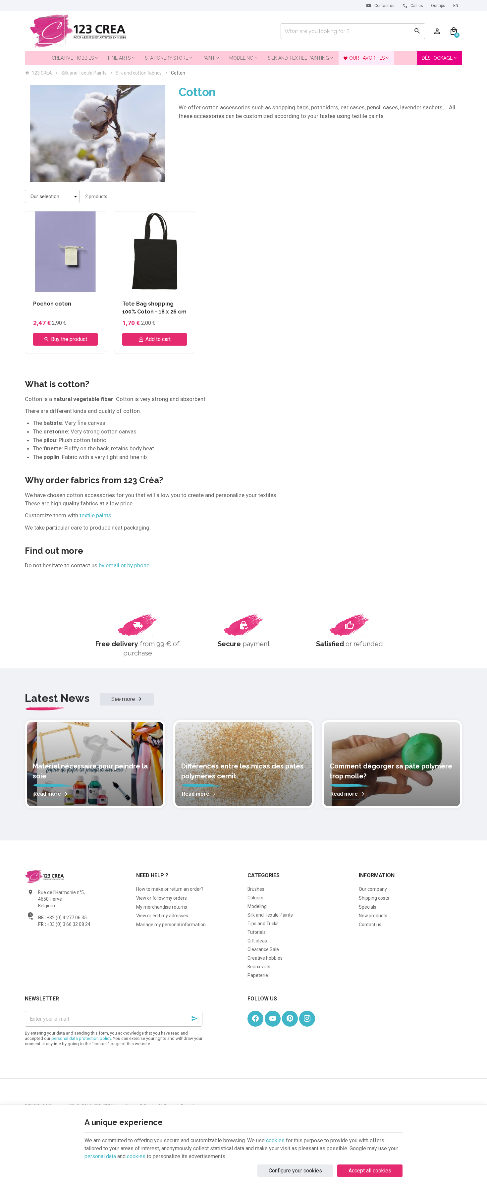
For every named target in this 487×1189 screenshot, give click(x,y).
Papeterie (257, 975)
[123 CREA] (78, 31)
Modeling (257, 906)
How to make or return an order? (169, 889)
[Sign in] (437, 31)
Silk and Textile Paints (84, 73)
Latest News (57, 698)
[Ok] (194, 1019)
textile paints (95, 515)
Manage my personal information (171, 924)
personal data (100, 1156)
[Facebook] (255, 1019)
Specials (367, 907)
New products (373, 915)
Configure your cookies (295, 1170)
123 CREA (42, 73)
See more (123, 699)
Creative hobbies (265, 958)
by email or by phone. (124, 565)
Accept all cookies (370, 1170)
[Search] (417, 31)
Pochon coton (52, 304)
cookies (275, 1140)
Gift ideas (257, 940)
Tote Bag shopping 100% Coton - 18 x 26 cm (154, 308)
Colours (255, 897)
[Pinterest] (290, 1019)
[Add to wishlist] (97, 220)
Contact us (370, 924)
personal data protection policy (81, 1038)
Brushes (255, 889)
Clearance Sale (263, 949)
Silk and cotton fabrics (139, 73)
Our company (373, 889)
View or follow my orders (161, 898)
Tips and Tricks (263, 923)
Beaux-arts (258, 966)
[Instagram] (307, 1019)
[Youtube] (273, 1019)
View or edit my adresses (162, 915)
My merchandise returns (161, 907)
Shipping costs (374, 898)
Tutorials (256, 932)
